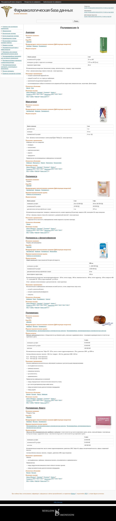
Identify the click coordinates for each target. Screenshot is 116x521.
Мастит (28, 88)
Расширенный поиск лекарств (11, 2)
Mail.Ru (37, 96)
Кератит (43, 162)
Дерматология (7, 31)
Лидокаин (29, 46)
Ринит (34, 299)
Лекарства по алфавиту (32, 2)
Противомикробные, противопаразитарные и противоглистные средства (46, 330)
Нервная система (8, 45)
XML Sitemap (58, 502)
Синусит (48, 299)
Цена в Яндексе (30, 92)
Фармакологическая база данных (43, 10)
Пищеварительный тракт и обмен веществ (9, 48)
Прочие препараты (8, 71)
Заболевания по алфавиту (52, 2)
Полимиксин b (42, 46)
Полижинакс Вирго (35, 408)
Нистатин (35, 326)
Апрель (53, 92)
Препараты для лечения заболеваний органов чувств (9, 53)
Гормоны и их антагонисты (33, 194)
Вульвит (34, 394)
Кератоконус (49, 162)
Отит (32, 88)
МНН (34, 94)
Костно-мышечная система (11, 36)
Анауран (30, 32)
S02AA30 (28, 41)
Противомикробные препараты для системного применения (11, 57)
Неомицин (35, 46)
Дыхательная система (9, 33)
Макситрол (31, 102)
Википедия (47, 94)
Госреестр (29, 94)
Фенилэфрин (53, 251)
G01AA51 (28, 322)
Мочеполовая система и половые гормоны (9, 41)
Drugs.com (44, 96)
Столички (46, 92)
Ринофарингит (41, 299)
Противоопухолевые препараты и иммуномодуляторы (11, 61)
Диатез (39, 394)
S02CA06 (28, 185)
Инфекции (29, 162)
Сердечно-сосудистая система (12, 73)
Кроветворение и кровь (9, 38)
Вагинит (28, 394)
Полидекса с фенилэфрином (41, 238)
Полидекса (31, 176)
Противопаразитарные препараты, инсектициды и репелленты (9, 66)
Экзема (28, 224)
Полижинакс (32, 313)
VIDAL (32, 96)
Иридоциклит (36, 162)
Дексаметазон (30, 111)
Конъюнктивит (58, 162)
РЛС (27, 96)
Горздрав (39, 92)
